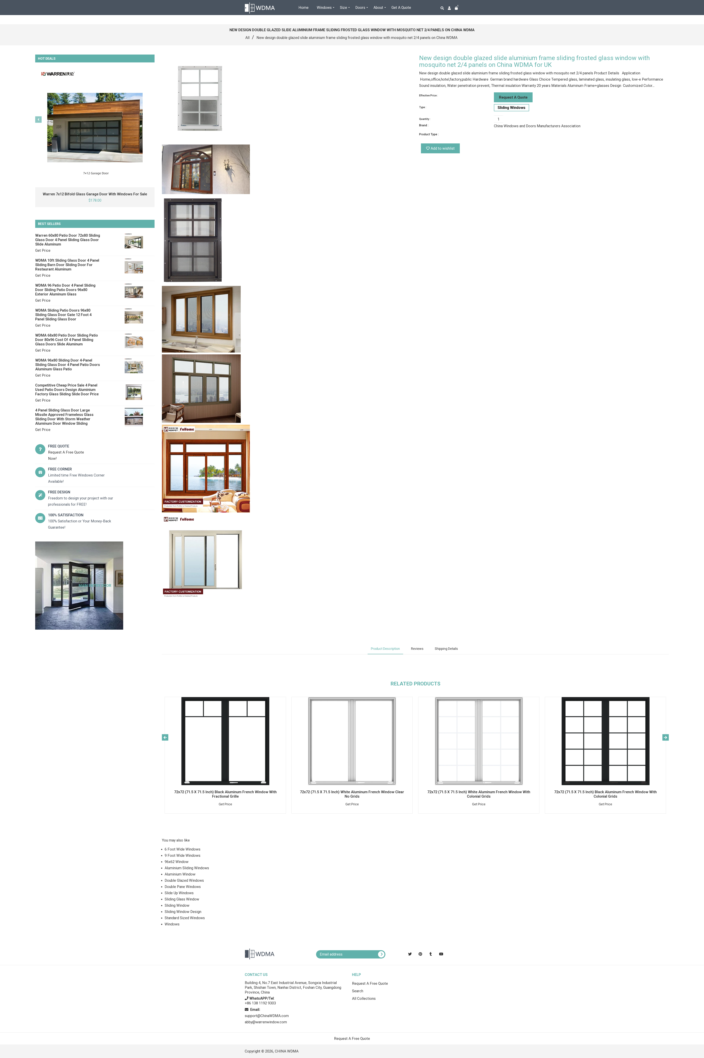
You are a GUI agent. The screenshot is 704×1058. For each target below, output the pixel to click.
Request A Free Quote (370, 983)
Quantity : (424, 119)
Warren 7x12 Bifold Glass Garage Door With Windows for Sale (95, 194)
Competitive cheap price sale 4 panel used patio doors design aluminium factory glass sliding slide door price (67, 389)
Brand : (423, 125)
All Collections (364, 998)
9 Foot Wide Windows (182, 855)
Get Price (42, 250)
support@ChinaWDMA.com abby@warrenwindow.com (267, 1015)
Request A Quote (513, 97)
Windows (172, 924)
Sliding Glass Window (182, 899)
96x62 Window (176, 862)
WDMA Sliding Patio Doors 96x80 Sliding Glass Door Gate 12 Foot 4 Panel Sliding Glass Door (63, 314)
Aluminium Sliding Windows (187, 868)
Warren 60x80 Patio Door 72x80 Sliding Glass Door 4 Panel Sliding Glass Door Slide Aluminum (67, 239)
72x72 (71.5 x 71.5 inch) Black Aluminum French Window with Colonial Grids (605, 794)
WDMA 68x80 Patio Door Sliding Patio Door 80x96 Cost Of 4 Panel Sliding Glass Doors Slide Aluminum (66, 339)
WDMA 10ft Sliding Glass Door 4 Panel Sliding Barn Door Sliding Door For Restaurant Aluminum (67, 264)
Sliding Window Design (183, 911)
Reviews (417, 649)
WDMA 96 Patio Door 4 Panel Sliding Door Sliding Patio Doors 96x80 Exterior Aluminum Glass (65, 289)
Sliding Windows (511, 107)
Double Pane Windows (183, 886)
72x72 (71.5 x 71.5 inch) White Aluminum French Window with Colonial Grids (478, 794)
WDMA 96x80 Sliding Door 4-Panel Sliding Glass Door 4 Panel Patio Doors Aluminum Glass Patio (67, 364)
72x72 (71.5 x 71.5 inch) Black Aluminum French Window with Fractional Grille (225, 794)
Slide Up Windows (179, 893)
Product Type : (429, 134)
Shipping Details (446, 649)
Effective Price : (428, 95)
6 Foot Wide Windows (182, 849)
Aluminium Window (180, 874)
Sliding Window (177, 905)
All (247, 37)
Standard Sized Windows (185, 918)
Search (357, 991)
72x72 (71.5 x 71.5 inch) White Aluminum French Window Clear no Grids (352, 794)
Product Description (385, 649)
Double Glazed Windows (184, 880)
